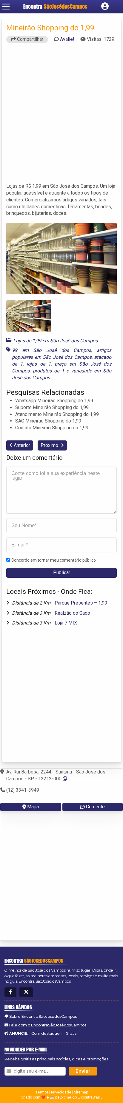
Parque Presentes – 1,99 (81, 603)
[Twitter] (26, 992)
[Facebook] (10, 992)
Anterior (22, 445)
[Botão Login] (105, 6)
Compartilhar (29, 39)
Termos (41, 1092)
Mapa (33, 807)
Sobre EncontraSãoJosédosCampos (43, 1016)
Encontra (55, 6)
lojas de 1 (38, 364)
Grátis (71, 1033)
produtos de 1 (48, 371)
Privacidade (61, 1092)
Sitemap (81, 1092)
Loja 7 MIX (66, 623)
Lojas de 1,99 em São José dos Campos (55, 341)
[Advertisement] (61, 115)
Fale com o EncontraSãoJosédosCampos (47, 1025)
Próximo (50, 445)
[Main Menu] (6, 7)
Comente (95, 807)
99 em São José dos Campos (51, 350)
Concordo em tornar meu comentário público (53, 560)
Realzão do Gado (72, 613)
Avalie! (67, 39)
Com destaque (45, 1033)
